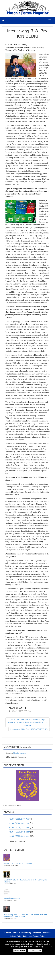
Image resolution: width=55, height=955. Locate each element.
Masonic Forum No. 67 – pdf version (17, 863)
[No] (51, 946)
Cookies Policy (25, 932)
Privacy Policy (15, 936)
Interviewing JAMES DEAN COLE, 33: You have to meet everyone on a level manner (25, 915)
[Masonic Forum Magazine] (27, 2)
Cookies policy (35, 950)
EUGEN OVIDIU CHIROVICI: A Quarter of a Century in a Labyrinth (25, 880)
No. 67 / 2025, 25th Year (19, 818)
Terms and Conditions (41, 932)
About (15, 932)
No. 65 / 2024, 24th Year (19, 827)
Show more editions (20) (19, 841)
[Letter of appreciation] (27, 892)
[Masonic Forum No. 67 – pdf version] (27, 857)
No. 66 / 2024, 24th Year (19, 823)
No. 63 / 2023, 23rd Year (19, 836)
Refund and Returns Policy (34, 936)
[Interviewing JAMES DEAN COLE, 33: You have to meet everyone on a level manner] (27, 909)
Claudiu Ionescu (19, 753)
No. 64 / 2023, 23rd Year (19, 831)
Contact (8, 932)
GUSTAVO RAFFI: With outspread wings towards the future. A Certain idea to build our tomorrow (27, 722)
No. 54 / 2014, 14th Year (21, 711)
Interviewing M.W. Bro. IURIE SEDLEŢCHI (28, 729)
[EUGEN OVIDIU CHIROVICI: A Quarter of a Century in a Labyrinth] (27, 874)
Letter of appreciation (11, 898)
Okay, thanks (19, 950)
